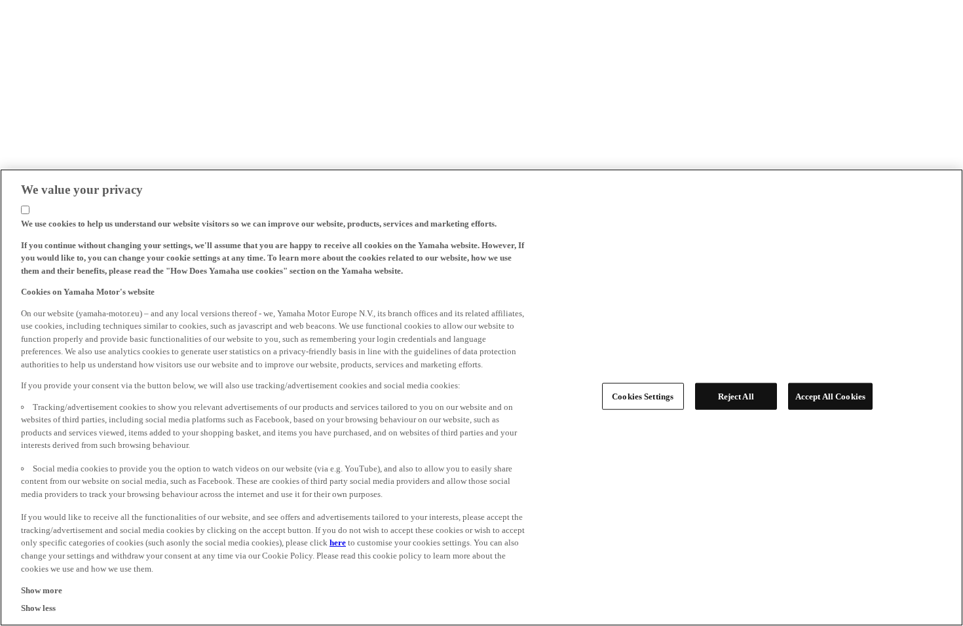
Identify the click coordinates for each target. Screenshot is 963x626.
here (338, 542)
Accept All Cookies (830, 396)
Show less (38, 607)
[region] (481, 397)
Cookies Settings (642, 396)
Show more (41, 590)
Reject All (736, 396)
